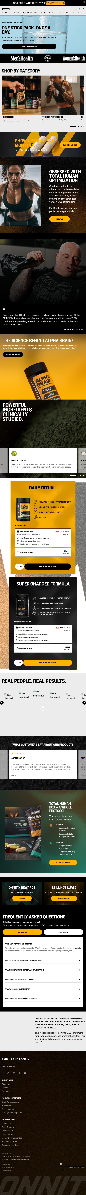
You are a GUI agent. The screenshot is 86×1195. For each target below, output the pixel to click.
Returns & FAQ (8, 1130)
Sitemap (5, 1091)
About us (59, 219)
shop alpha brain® (13, 354)
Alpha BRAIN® (27, 13)
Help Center (63, 932)
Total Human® (38, 13)
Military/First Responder (12, 1112)
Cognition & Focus (65, 13)
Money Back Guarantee (12, 1138)
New (10, 13)
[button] (84, 2)
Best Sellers (17, 13)
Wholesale (6, 1105)
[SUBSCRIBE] (43, 1066)
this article (76, 948)
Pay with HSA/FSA (10, 1141)
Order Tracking (8, 1127)
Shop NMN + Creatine (29, 46)
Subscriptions (8, 1109)
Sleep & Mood (77, 13)
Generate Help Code (10, 1145)
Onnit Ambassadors (10, 1102)
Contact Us (22, 932)
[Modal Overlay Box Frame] (43, 3)
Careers (5, 1087)
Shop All (4, 13)
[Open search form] (75, 9)
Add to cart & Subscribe (48, 566)
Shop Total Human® (63, 862)
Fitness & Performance (51, 13)
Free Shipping (8, 1134)
